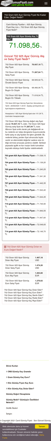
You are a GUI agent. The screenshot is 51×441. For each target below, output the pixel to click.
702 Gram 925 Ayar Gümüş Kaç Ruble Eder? (23, 298)
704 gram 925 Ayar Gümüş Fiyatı (20, 162)
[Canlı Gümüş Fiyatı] (17, 3)
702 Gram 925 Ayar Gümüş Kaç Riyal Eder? (23, 300)
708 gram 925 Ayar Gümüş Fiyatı (20, 190)
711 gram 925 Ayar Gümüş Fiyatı (20, 210)
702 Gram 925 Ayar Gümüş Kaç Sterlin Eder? (24, 295)
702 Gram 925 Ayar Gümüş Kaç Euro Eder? (23, 292)
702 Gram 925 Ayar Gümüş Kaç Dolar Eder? (23, 289)
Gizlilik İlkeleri (12, 408)
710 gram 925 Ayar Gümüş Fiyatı (20, 203)
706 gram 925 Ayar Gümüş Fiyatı (20, 176)
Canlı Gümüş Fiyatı (24, 420)
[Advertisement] (25, 332)
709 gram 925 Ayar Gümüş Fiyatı (20, 196)
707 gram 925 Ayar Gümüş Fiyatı (20, 183)
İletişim (9, 413)
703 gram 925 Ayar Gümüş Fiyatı (20, 155)
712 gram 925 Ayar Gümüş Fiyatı (20, 217)
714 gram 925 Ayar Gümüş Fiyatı (20, 231)
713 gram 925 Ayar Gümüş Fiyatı (20, 224)
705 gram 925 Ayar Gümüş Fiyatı (20, 169)
